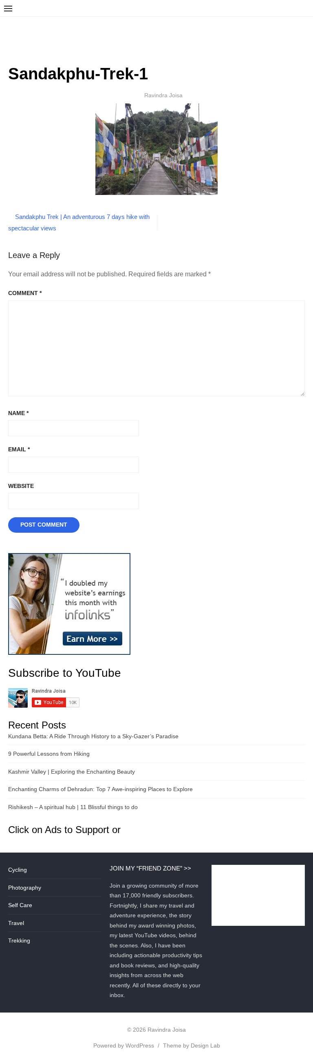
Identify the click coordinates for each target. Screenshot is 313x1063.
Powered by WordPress (123, 1045)
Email (19, 449)
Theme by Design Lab (191, 1045)
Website (21, 486)
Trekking (19, 940)
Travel (16, 923)
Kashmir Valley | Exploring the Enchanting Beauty (71, 771)
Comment (25, 293)
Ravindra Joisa (163, 95)
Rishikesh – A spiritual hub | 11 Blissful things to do (73, 807)
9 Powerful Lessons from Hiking (49, 753)
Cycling (17, 869)
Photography (24, 887)
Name (18, 413)
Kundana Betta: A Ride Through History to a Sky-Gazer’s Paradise (93, 736)
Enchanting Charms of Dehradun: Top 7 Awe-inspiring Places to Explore (100, 789)
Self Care (20, 905)
